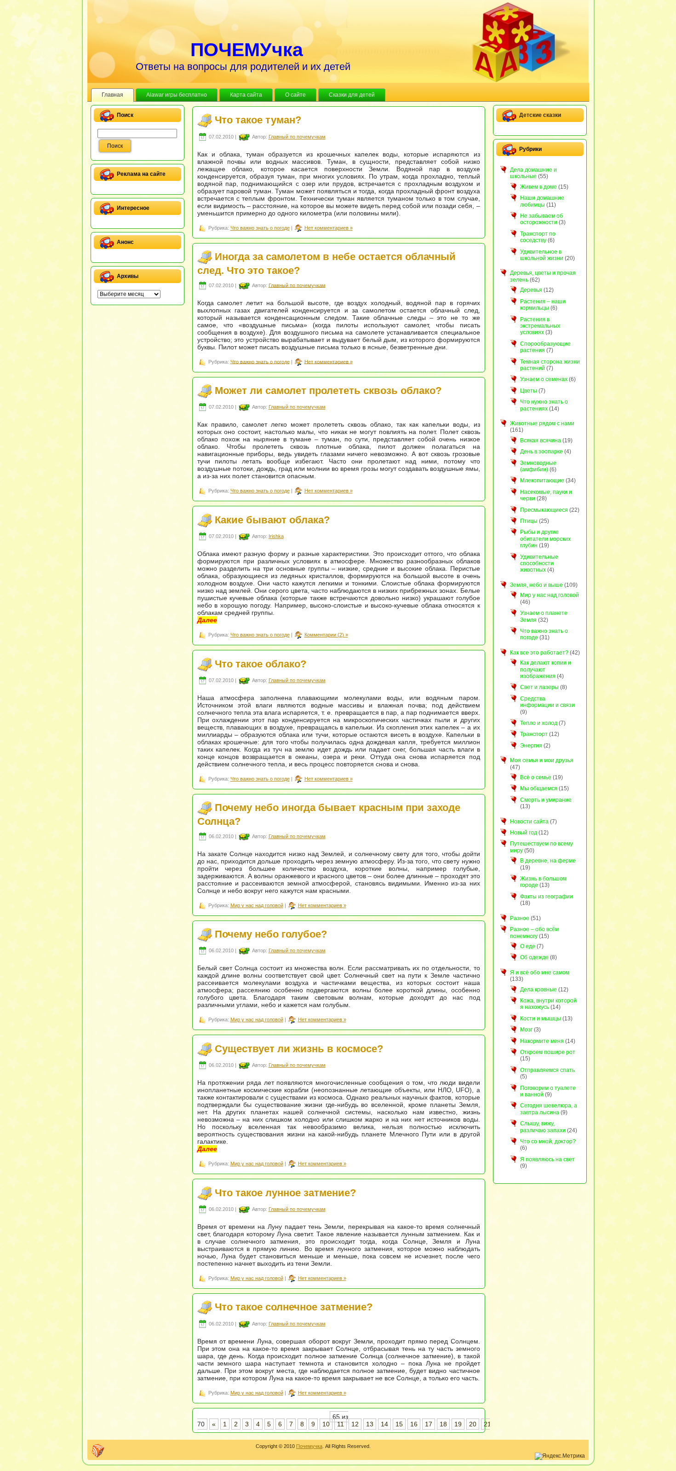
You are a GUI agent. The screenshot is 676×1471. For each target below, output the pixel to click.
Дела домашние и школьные (533, 173)
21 (487, 1424)
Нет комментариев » (328, 228)
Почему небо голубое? (271, 934)
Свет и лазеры (539, 687)
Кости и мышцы (540, 1018)
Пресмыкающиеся (544, 510)
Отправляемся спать (547, 1070)
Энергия (531, 745)
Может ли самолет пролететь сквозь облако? (328, 390)
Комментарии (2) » (326, 634)
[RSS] (98, 1450)
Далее (207, 620)
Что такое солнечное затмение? (293, 1307)
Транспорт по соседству (538, 237)
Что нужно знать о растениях (544, 405)
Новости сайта (529, 821)
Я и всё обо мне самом (539, 972)
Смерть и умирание (546, 800)
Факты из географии (546, 896)
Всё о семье (535, 777)
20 (472, 1424)
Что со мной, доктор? (548, 1141)
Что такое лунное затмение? (285, 1192)
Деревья (531, 290)
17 (428, 1424)
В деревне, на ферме (548, 860)
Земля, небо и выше (536, 585)
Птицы (529, 521)
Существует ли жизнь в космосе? (299, 1048)
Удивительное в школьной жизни (541, 255)
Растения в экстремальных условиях (540, 326)
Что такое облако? (260, 663)
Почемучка (309, 1446)
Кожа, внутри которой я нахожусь (548, 1003)
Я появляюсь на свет (547, 1159)
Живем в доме (538, 187)
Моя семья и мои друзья (541, 760)
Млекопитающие (542, 480)
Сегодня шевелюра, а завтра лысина (548, 1108)
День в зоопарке (541, 451)
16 (414, 1424)
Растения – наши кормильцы (543, 304)
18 (443, 1424)
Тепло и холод (538, 723)
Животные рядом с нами (542, 423)
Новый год (523, 832)
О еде (527, 946)
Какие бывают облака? (272, 520)
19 (458, 1424)
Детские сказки (540, 115)
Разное (519, 918)
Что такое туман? (258, 120)
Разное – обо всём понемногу (534, 932)
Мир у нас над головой (256, 905)
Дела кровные (538, 989)
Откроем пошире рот (547, 1052)
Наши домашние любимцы (542, 201)
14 (384, 1424)
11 (340, 1424)
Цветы (528, 391)
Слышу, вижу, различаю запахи (543, 1126)
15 (399, 1424)
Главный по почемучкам (297, 136)
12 (355, 1424)
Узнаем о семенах (543, 379)
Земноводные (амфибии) (538, 466)
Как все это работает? (539, 652)
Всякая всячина (540, 440)
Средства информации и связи (547, 701)
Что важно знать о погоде (260, 228)
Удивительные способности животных (539, 563)
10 (326, 1424)
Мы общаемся (538, 788)
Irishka (276, 536)
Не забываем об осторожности (541, 219)
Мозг (526, 1029)
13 (369, 1424)
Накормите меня (542, 1041)
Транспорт (534, 734)
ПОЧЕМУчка (246, 49)
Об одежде (534, 957)
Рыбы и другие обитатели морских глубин (545, 539)
